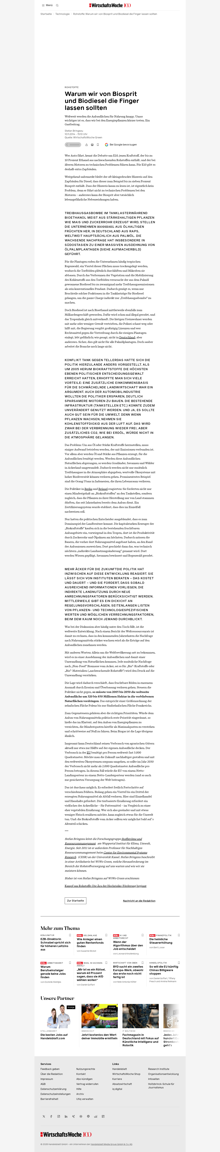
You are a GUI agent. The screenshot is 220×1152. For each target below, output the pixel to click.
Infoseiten (154, 1079)
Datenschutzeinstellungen (56, 1094)
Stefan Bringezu (74, 131)
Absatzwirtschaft (122, 1084)
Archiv (80, 1094)
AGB (43, 1084)
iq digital (117, 1089)
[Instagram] (58, 1116)
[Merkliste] (97, 144)
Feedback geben (50, 1069)
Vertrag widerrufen (87, 1084)
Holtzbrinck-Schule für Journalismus (161, 1085)
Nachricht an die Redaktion (139, 901)
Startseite (46, 14)
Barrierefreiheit (49, 1099)
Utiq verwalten (84, 1099)
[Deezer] (95, 1116)
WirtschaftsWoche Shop (126, 1074)
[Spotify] (81, 1116)
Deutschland (127, 337)
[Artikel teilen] (86, 144)
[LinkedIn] (66, 1116)
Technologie (62, 14)
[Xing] (73, 1116)
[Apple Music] (88, 1116)
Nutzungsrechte (85, 1069)
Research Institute (158, 1069)
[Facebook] (51, 1116)
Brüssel (103, 489)
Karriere (117, 1079)
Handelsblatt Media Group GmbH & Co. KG (111, 1144)
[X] (44, 1116)
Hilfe (78, 1089)
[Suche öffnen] (57, 5)
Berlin (88, 489)
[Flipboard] (103, 1116)
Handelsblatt (119, 1069)
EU (89, 752)
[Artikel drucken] (92, 144)
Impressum (47, 1079)
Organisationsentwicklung (163, 1074)
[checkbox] (97, 144)
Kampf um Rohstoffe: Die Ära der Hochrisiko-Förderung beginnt (106, 886)
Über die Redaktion (52, 1074)
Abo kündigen (84, 1079)
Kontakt (81, 1074)
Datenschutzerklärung (53, 1089)
